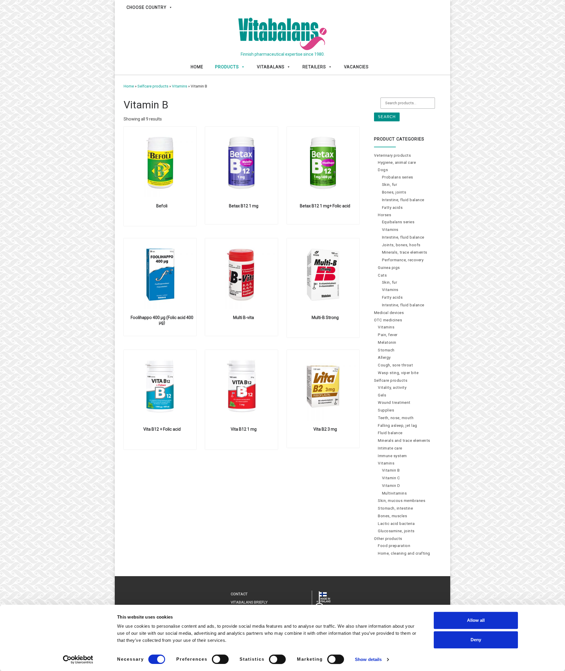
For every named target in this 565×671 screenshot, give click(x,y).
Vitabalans (271, 67)
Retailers (314, 67)
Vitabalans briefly (249, 602)
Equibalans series (398, 222)
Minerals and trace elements (404, 440)
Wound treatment (394, 402)
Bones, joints (394, 192)
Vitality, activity (392, 387)
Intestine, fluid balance (403, 200)
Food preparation (394, 545)
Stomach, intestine (395, 508)
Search (387, 117)
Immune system (392, 456)
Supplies (386, 410)
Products (227, 67)
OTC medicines (388, 320)
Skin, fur (389, 184)
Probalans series (397, 177)
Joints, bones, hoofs (401, 245)
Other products (388, 538)
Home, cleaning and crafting (404, 553)
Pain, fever (388, 335)
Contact (239, 594)
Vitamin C (391, 478)
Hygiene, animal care (397, 162)
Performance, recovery (403, 260)
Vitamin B (391, 470)
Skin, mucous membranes (401, 500)
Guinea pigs (389, 267)
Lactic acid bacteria (396, 523)
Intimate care (390, 448)
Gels (382, 395)
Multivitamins (394, 493)
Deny (476, 639)
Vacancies (356, 67)
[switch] (220, 659)
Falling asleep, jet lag (397, 425)
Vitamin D (391, 485)
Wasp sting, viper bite (398, 373)
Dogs (383, 170)
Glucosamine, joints (396, 531)
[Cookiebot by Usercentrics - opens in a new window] (78, 659)
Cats (382, 275)
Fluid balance (390, 433)
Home (197, 67)
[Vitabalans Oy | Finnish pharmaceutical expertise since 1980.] (282, 33)
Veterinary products (392, 155)
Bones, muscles (392, 516)
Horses (384, 215)
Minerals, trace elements (404, 252)
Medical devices (389, 312)
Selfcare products (152, 86)
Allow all (476, 620)
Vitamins (179, 86)
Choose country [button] (147, 7)
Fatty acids (392, 207)
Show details (368, 659)
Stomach (386, 350)
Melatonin (387, 342)
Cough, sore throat (395, 365)
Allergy (384, 357)
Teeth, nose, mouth (395, 418)
